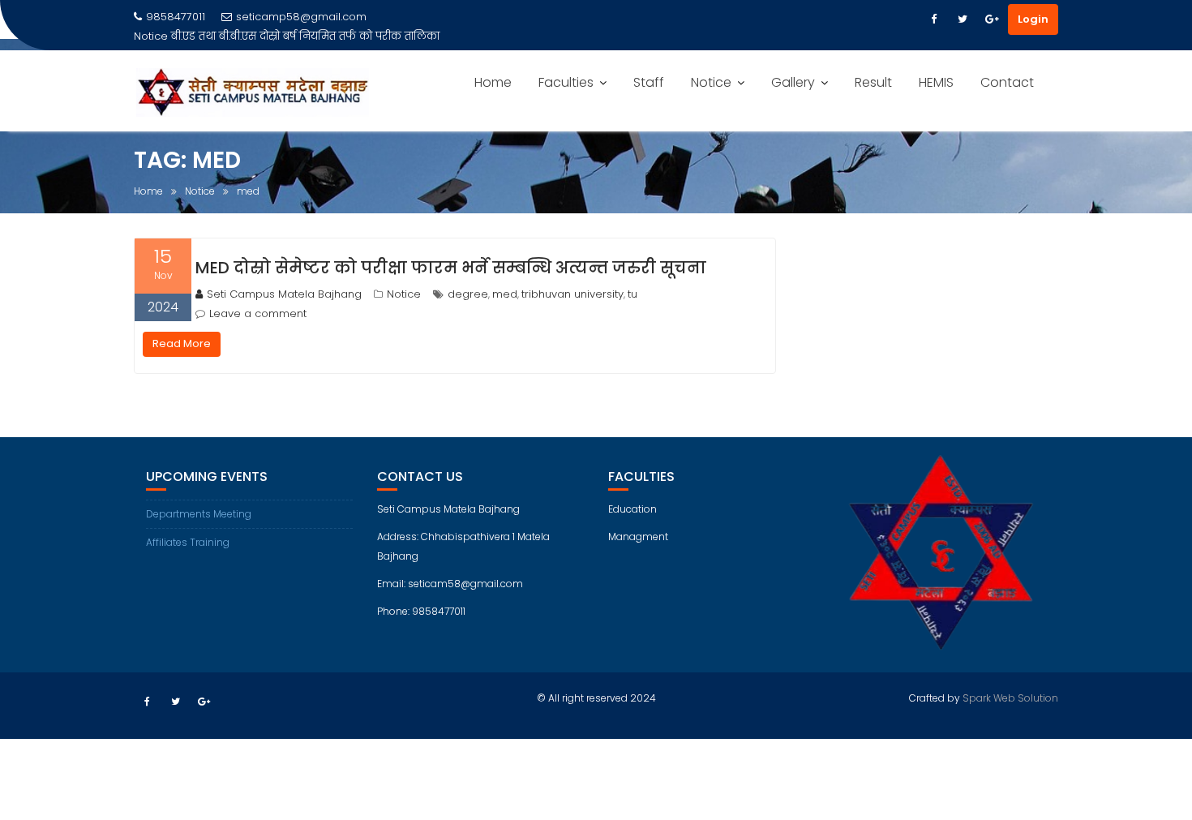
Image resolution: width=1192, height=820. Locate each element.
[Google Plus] (992, 19)
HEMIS (936, 82)
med (504, 294)
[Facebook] (933, 19)
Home (493, 82)
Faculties (566, 82)
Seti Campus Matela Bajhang (284, 294)
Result (873, 82)
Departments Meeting (198, 514)
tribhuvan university (572, 294)
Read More (181, 343)
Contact (1007, 82)
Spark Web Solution (1010, 698)
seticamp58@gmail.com (301, 16)
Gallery (793, 82)
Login (1033, 19)
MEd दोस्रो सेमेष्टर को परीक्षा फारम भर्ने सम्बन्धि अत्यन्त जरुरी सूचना (450, 267)
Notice (711, 82)
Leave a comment (258, 313)
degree (468, 294)
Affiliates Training (187, 542)
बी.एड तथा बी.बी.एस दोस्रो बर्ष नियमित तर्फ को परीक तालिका (305, 36)
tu (632, 294)
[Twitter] (962, 19)
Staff (648, 82)
